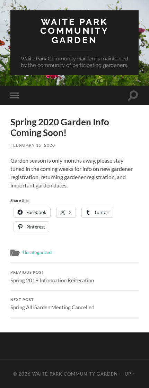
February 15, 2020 (32, 145)
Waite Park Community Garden (74, 30)
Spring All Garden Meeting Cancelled (52, 304)
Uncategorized (37, 252)
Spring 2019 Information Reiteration (52, 276)
